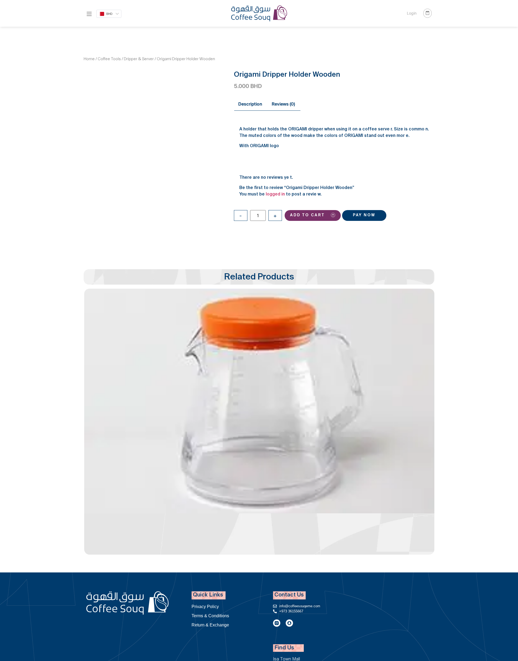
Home (89, 59)
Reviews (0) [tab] (283, 104)
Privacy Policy (205, 606)
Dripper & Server (139, 59)
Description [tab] (250, 104)
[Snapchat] (289, 623)
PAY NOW (364, 215)
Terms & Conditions (210, 615)
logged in (275, 194)
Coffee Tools (109, 59)
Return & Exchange (210, 625)
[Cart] (427, 13)
